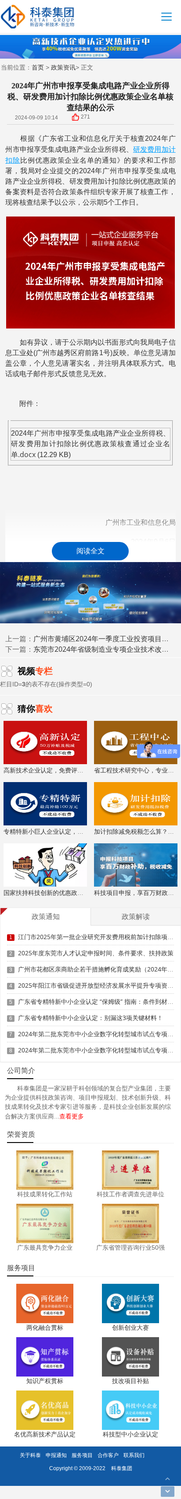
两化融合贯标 (44, 1327)
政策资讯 (63, 67)
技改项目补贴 (130, 1381)
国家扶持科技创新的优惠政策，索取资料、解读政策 (74, 892)
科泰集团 (121, 1468)
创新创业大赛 (130, 1327)
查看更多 (71, 1116)
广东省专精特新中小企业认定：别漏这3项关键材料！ (90, 1017)
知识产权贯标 (44, 1381)
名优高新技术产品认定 (45, 1434)
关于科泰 (30, 1455)
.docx (27, 454)
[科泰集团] (37, 16)
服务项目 (82, 1455)
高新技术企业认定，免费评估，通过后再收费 (65, 770)
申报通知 (56, 1455)
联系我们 (134, 1455)
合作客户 (108, 1455)
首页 (38, 67)
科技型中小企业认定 (130, 1434)
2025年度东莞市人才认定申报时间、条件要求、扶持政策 (96, 953)
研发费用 (147, 149)
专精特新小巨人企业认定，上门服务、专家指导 (68, 831)
